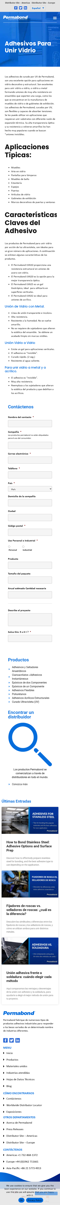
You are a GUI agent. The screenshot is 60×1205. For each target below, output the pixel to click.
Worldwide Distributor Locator (24, 1105)
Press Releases (14, 1129)
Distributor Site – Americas (17, 2)
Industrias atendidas (18, 1073)
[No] (46, 1193)
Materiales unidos (16, 1066)
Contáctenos (13, 1098)
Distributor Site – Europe (43, 2)
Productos (12, 1060)
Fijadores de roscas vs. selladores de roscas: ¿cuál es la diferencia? (28, 910)
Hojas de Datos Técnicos (20, 1079)
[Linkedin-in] (25, 7)
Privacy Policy (35, 1200)
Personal (13, 549)
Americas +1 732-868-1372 (22, 1155)
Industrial (27, 549)
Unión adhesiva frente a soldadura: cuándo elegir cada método (29, 977)
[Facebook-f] (15, 7)
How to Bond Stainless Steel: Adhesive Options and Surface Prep (29, 846)
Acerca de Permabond (19, 1123)
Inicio (9, 1053)
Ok (21, 1200)
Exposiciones (13, 1112)
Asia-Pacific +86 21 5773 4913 (23, 1168)
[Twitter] (20, 7)
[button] (38, 7)
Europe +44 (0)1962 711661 (22, 1161)
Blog (9, 1086)
